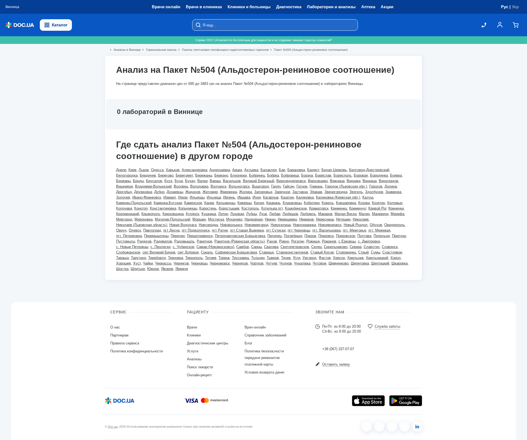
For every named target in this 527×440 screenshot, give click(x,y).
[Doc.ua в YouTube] (405, 426)
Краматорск (319, 208)
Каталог (60, 25)
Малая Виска (346, 214)
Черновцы (199, 263)
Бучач (190, 181)
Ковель (328, 203)
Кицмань (273, 203)
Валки (202, 181)
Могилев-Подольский (172, 219)
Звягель (356, 192)
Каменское (193, 203)
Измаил (169, 197)
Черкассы (163, 263)
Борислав (323, 175)
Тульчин (258, 258)
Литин (223, 214)
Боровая (361, 175)
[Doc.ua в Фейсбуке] (367, 426)
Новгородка (208, 225)
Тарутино (138, 258)
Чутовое (319, 263)
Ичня (257, 197)
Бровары (123, 181)
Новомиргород (256, 225)
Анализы (194, 359)
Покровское (345, 236)
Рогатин (297, 241)
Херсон (339, 258)
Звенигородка (335, 192)
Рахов (272, 241)
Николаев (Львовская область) (141, 225)
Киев (132, 170)
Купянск (192, 214)
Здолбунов (374, 192)
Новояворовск (329, 225)
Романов (329, 241)
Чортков (257, 263)
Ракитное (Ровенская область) (239, 241)
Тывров (273, 258)
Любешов (290, 214)
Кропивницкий (127, 214)
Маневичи (380, 214)
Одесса (157, 170)
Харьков (173, 170)
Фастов (325, 258)
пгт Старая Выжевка (247, 230)
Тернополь (194, 258)
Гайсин (288, 186)
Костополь (250, 208)
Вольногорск (239, 186)
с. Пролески (160, 247)
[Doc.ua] (19, 25)
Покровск (326, 236)
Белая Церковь (334, 170)
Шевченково (339, 263)
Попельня (382, 236)
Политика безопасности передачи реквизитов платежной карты (264, 357)
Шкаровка (399, 263)
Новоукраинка (304, 225)
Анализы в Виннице (125, 49)
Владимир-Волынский (153, 186)
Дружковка (143, 192)
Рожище (313, 241)
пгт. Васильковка (326, 230)
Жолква (245, 192)
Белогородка (127, 175)
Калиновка (305, 197)
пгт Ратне (220, 230)
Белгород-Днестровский (369, 170)
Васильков (232, 181)
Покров (310, 236)
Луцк (263, 214)
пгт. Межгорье (354, 230)
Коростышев (229, 208)
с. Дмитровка (369, 241)
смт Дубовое (188, 252)
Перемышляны (156, 236)
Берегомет (184, 175)
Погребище (293, 236)
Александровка (194, 170)
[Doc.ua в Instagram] (379, 426)
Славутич (372, 247)
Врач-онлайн (255, 327)
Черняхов (240, 263)
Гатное (301, 186)
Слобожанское (128, 252)
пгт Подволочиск (196, 230)
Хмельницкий (377, 258)
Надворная (254, 219)
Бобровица (290, 175)
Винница (370, 181)
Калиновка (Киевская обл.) (338, 197)
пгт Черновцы (299, 230)
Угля (296, 258)
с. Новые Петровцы (132, 247)
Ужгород (309, 258)
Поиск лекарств (200, 367)
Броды (138, 181)
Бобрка (273, 175)
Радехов (144, 241)
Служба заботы (387, 326)
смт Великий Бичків (158, 252)
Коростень (208, 208)
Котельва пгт (272, 208)
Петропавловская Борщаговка (240, 236)
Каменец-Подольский (134, 203)
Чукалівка (302, 263)
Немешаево (287, 219)
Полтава (364, 236)
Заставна (300, 192)
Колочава (124, 208)
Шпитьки (138, 269)
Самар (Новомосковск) (215, 247)
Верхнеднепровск (291, 181)
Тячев (286, 258)
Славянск (390, 247)
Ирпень (229, 197)
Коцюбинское (296, 208)
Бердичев (148, 175)
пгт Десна (171, 230)
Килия (259, 203)
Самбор (242, 247)
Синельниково (335, 247)
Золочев (123, 197)
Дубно (159, 192)
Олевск (135, 230)
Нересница (325, 219)
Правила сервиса (124, 343)
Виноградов (388, 181)
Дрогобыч (124, 192)
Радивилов (163, 241)
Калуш (367, 197)
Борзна (307, 175)
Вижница (337, 181)
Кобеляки (311, 203)
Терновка (175, 258)
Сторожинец (346, 252)
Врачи (192, 327)
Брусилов (154, 181)
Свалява (271, 247)
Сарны (256, 247)
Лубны (251, 214)
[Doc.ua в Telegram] (392, 426)
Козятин (378, 203)
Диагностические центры (207, 343)
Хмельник (355, 258)
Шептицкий (380, 263)
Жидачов (192, 192)
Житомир (210, 192)
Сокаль (207, 252)
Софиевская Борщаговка (236, 252)
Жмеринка (228, 192)
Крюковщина (173, 214)
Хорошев (123, 263)
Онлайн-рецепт (199, 375)
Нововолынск (231, 225)
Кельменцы (225, 203)
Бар (282, 170)
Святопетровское (295, 247)
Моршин (199, 219)
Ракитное (204, 241)
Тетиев (210, 258)
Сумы (375, 252)
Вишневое (124, 186)
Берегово (165, 175)
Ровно (284, 241)
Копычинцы (187, 208)
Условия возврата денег (265, 372)
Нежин (270, 219)
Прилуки (399, 236)
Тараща (122, 258)
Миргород (124, 219)
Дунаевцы (175, 192)
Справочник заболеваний (265, 335)
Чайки (148, 263)
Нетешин (343, 219)
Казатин (287, 197)
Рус (504, 6)
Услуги (192, 351)
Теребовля (157, 258)
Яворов (167, 269)
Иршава (243, 197)
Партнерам (119, 335)
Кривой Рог (377, 208)
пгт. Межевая (379, 230)
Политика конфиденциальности (136, 351)
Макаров (325, 214)
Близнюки (238, 175)
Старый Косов (322, 252)
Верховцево (318, 181)
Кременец (339, 208)
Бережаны (203, 175)
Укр (515, 6)
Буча (179, 181)
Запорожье (263, 192)
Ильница (214, 197)
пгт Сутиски (275, 230)
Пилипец (274, 236)
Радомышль (184, 241)
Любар (274, 214)
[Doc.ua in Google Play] (405, 400)
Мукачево (234, 219)
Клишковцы (292, 203)
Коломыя (394, 203)
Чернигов (181, 263)
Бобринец (257, 175)
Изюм (182, 197)
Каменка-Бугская (168, 203)
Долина (391, 186)
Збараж (316, 192)
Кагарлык (271, 197)
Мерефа (397, 214)
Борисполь (342, 175)
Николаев (361, 219)
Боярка (396, 175)
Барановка (296, 170)
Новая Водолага (183, 225)
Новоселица (281, 225)
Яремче (181, 269)
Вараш (215, 181)
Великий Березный (258, 181)
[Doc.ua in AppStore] (368, 400)
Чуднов (285, 263)
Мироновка (143, 219)
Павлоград (152, 230)
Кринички (396, 208)
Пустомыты (125, 241)
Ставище (266, 252)
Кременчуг (357, 208)
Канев (209, 203)
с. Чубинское (183, 247)
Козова (364, 203)
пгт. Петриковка (129, 236)
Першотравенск (200, 236)
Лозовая (237, 214)
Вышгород (260, 186)
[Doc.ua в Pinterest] (417, 426)
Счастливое (392, 252)
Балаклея (268, 170)
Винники (353, 181)
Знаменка (393, 192)
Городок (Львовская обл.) (346, 186)
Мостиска (216, 219)
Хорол (395, 258)
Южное (153, 269)
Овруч (121, 230)
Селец (316, 247)
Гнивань (316, 186)
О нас (115, 327)
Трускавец (240, 258)
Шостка (122, 269)
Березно (221, 175)
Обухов (376, 225)
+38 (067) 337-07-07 (338, 349)
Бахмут (313, 170)
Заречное (282, 192)
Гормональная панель (159, 49)
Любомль (308, 214)
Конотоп (141, 208)
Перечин (178, 236)
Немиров (306, 219)
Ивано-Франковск (146, 197)
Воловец (181, 186)
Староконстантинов (292, 252)
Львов (144, 170)
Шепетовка (360, 263)
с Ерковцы (347, 241)
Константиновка (163, 208)
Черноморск (220, 263)
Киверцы (244, 203)
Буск (168, 181)
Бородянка (379, 175)
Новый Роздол (356, 225)
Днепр (121, 170)
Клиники (194, 335)
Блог (249, 343)
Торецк (224, 258)
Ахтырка (251, 170)
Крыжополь (150, 214)
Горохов (375, 186)
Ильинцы (197, 197)
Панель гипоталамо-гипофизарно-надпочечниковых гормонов (223, 49)
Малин (364, 214)
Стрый (363, 252)
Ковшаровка (346, 203)
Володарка (199, 186)
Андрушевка (219, 170)
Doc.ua (112, 426)
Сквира (355, 247)
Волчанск (218, 186)
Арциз (237, 170)
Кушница (208, 214)
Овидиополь (394, 225)
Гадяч (276, 186)
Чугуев (271, 263)
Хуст (137, 263)
